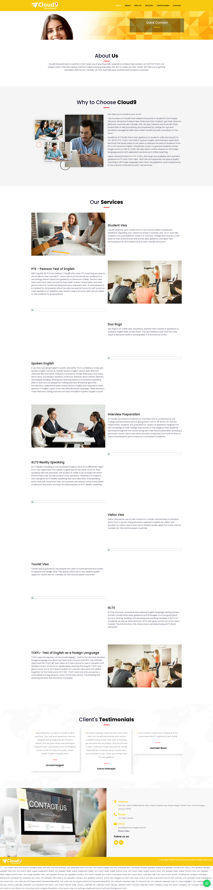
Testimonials (163, 5)
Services (149, 5)
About (128, 5)
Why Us (137, 5)
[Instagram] (121, 842)
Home (118, 5)
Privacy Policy (124, 831)
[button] (207, 883)
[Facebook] (116, 842)
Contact (177, 5)
